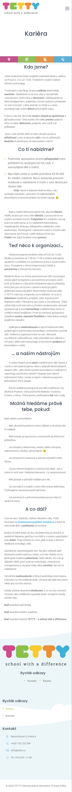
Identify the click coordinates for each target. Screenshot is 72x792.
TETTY (17, 785)
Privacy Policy (58, 785)
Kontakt (32, 681)
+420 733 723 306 (21, 743)
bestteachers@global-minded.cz (36, 522)
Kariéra (47, 681)
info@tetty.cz (18, 750)
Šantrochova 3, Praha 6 (23, 736)
